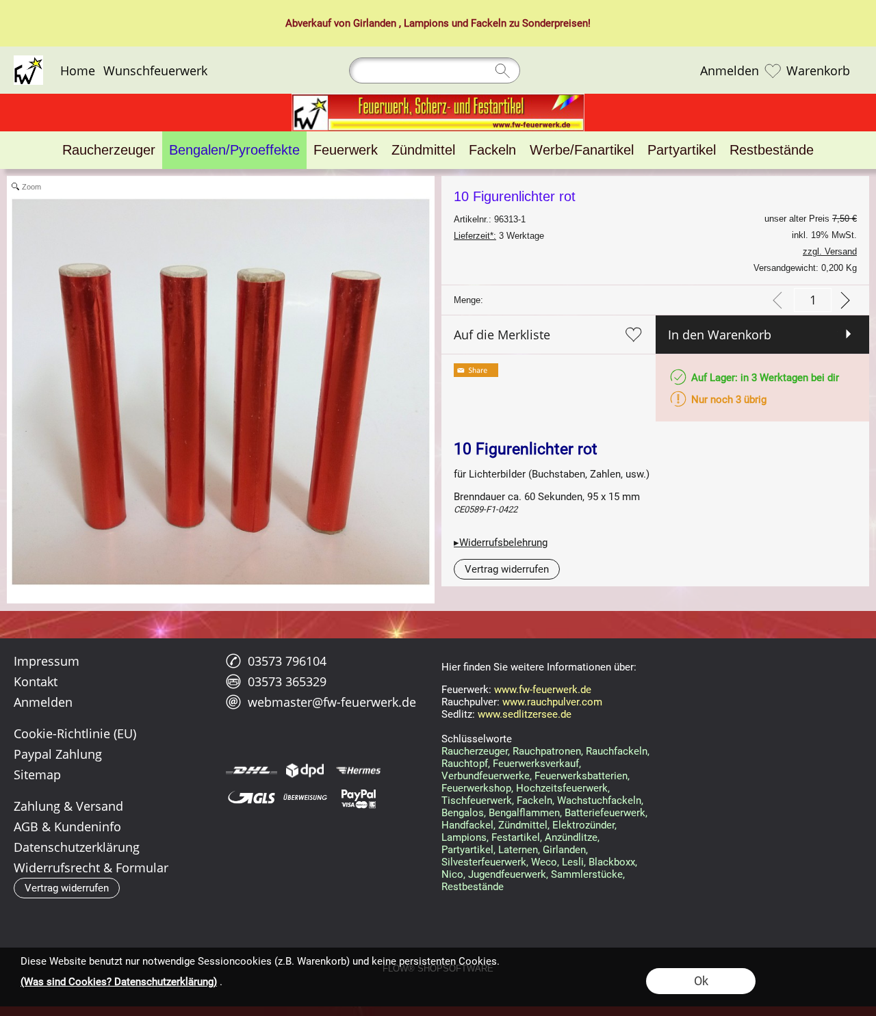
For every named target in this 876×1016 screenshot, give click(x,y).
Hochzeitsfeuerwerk (562, 788)
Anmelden (729, 70)
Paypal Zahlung (58, 754)
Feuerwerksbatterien (581, 776)
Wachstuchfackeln (599, 800)
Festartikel (515, 837)
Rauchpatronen (547, 751)
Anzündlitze (571, 837)
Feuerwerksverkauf (536, 763)
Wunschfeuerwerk (155, 70)
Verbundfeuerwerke (485, 776)
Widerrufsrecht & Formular (91, 867)
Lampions (426, 23)
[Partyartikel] (682, 150)
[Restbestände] (772, 150)
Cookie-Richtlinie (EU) (75, 733)
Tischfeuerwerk (476, 800)
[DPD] (305, 770)
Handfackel (467, 825)
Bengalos (462, 813)
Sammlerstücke (587, 874)
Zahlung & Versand (68, 806)
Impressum (46, 661)
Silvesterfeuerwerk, (484, 862)
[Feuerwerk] (346, 150)
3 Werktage (499, 236)
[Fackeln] (492, 150)
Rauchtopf (464, 763)
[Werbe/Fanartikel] (582, 150)
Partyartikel (467, 850)
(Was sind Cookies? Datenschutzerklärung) (119, 982)
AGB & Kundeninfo (67, 826)
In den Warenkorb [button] (719, 334)
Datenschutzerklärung (77, 847)
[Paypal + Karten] (358, 798)
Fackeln (488, 23)
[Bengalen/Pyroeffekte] (234, 150)
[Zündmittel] (423, 150)
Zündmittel (523, 825)
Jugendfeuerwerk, (508, 874)
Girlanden (374, 23)
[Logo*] (28, 60)
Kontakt (35, 681)
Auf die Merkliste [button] (502, 334)
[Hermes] (358, 770)
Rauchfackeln (616, 751)
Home (77, 70)
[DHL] (251, 770)
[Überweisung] (305, 798)
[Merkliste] (773, 70)
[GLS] (251, 798)
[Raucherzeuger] (108, 150)
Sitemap (37, 774)
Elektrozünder (583, 825)
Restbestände (472, 887)
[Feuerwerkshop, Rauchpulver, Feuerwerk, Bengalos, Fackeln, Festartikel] (438, 99)
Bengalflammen (524, 813)
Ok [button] (701, 981)
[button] (507, 569)
